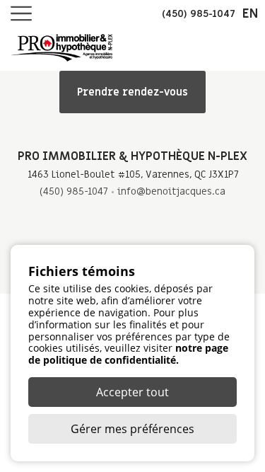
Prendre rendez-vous (132, 92)
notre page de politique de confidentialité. (128, 354)
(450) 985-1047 (73, 191)
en (250, 14)
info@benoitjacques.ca (171, 191)
